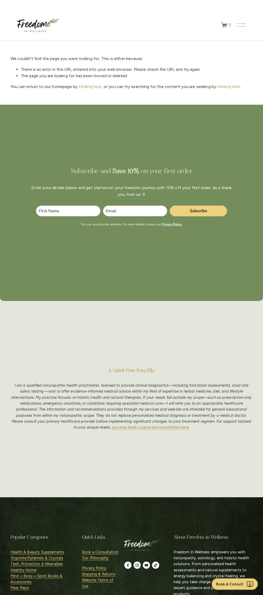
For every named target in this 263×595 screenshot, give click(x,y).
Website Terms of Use (98, 583)
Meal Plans (20, 587)
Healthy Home (23, 570)
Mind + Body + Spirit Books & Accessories (36, 579)
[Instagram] (137, 565)
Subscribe (198, 210)
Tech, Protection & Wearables (37, 564)
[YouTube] (146, 565)
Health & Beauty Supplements (37, 552)
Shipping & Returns (99, 574)
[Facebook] (128, 565)
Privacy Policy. (172, 224)
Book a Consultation (100, 552)
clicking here (89, 86)
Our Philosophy (95, 558)
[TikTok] (155, 565)
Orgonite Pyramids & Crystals (37, 558)
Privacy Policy (94, 568)
